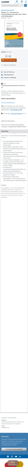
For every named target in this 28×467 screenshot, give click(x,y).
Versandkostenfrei (9, 75)
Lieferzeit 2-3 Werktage (10, 77)
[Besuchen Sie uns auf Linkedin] (20, 456)
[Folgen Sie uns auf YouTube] (16, 456)
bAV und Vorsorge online (8, 102)
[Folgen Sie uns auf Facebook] (8, 456)
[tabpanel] (14, 271)
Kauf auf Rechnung (9, 72)
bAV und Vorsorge (16, 113)
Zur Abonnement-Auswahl (14, 449)
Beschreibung (13, 131)
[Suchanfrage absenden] (25, 5)
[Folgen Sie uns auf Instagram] (12, 456)
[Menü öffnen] (26, 1)
